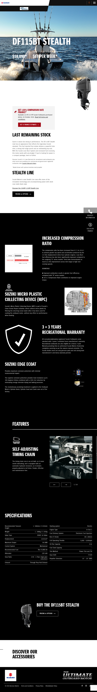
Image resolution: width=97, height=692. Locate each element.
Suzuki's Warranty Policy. (29, 163)
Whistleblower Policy (51, 686)
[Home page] (5, 3)
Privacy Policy (39, 686)
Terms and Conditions (27, 686)
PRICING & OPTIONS (21, 194)
